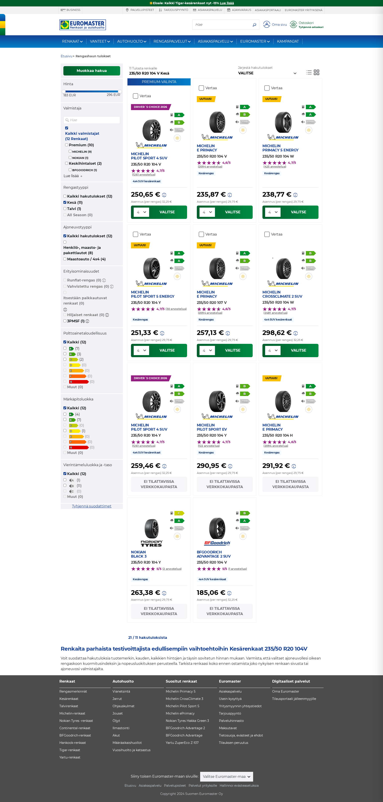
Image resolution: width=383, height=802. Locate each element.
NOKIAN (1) (80, 158)
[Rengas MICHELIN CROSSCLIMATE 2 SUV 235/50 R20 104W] (283, 265)
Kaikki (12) (76, 342)
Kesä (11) (75, 202)
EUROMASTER (253, 41)
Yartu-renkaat (69, 757)
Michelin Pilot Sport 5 (182, 706)
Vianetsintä (121, 691)
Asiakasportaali (268, 10)
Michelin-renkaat (72, 713)
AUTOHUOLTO (130, 41)
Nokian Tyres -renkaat (76, 721)
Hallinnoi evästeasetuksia (239, 786)
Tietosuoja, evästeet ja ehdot (241, 735)
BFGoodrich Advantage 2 (185, 728)
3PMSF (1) (76, 321)
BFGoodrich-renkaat (75, 735)
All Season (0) (80, 215)
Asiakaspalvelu (209, 10)
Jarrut (117, 699)
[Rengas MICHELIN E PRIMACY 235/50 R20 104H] (283, 398)
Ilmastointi (121, 728)
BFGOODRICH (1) (84, 170)
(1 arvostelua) (237, 568)
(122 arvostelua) (209, 446)
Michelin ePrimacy (180, 713)
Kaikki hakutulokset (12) (89, 196)
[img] (116, 120)
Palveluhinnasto (231, 721)
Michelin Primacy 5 (180, 691)
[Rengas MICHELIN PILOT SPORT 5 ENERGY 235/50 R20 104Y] (151, 265)
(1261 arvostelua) (143, 174)
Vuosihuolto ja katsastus (131, 750)
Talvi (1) (74, 209)
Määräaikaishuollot (127, 743)
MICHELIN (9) (82, 151)
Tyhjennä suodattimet (91, 506)
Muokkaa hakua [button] (92, 71)
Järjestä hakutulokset (255, 68)
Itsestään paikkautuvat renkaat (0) (85, 300)
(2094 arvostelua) (210, 166)
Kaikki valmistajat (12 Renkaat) (82, 136)
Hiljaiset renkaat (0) (85, 315)
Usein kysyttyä (230, 699)
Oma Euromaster (285, 691)
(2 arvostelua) (172, 568)
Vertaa (145, 96)
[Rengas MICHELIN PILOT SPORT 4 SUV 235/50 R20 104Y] (151, 398)
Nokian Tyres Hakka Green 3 (187, 721)
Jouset (118, 713)
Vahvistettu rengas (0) (88, 286)
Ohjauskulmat (124, 706)
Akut (116, 735)
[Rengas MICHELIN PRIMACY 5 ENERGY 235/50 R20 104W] (283, 119)
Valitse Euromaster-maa (224, 776)
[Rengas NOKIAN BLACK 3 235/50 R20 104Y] (151, 525)
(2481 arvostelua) (275, 313)
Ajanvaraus (241, 10)
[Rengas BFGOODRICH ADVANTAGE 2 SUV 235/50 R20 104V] (217, 525)
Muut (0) (75, 387)
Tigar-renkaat (69, 750)
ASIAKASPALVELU (213, 41)
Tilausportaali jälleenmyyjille (294, 699)
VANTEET (98, 41)
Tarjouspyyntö (175, 10)
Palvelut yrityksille (203, 786)
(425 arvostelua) (275, 166)
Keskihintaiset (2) (85, 163)
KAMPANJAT (288, 41)
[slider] (64, 91)
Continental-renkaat (74, 728)
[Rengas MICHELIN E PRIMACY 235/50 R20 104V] (217, 119)
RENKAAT (70, 41)
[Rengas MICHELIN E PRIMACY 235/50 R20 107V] (217, 265)
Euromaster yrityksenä (303, 10)
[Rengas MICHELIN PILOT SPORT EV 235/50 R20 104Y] (217, 398)
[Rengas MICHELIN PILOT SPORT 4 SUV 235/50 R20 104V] (151, 127)
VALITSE (167, 212)
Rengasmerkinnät (73, 691)
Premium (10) (81, 145)
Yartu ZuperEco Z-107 (182, 743)
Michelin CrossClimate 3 (184, 699)
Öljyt (116, 721)
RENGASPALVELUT (170, 41)
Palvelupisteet (142, 10)
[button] (104, 280)
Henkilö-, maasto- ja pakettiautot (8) (82, 250)
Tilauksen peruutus (233, 743)
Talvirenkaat (68, 706)
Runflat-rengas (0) (84, 280)
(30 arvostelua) (176, 309)
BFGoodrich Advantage (184, 735)
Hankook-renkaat (72, 743)
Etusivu (130, 786)
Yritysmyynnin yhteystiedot (240, 706)
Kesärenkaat (68, 699)
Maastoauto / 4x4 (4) (86, 259)
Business (73, 10)
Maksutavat (228, 728)
